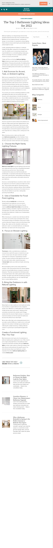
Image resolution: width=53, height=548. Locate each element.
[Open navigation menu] (51, 9)
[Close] (49, 3)
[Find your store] (1, 10)
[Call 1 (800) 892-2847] (4, 10)
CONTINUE (43, 3)
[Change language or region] (6, 9)
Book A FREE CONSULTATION (26, 14)
